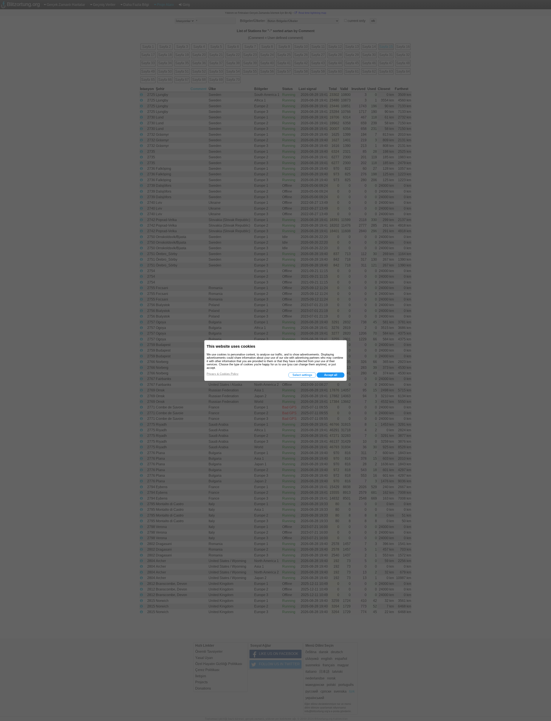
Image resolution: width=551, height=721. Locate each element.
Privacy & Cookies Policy (222, 373)
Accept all (330, 375)
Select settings (302, 375)
